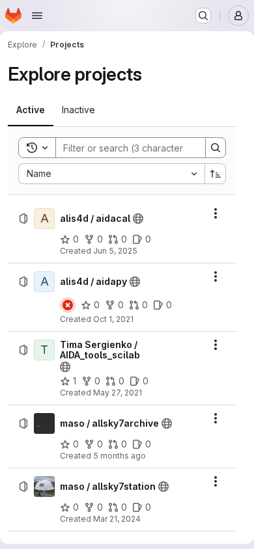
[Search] (215, 147)
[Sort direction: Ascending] (215, 173)
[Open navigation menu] (37, 15)
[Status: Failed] (68, 305)
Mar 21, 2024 (117, 519)
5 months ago (119, 456)
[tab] (30, 110)
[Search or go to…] (203, 15)
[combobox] (111, 173)
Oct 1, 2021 (113, 319)
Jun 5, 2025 (115, 251)
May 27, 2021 (117, 392)
